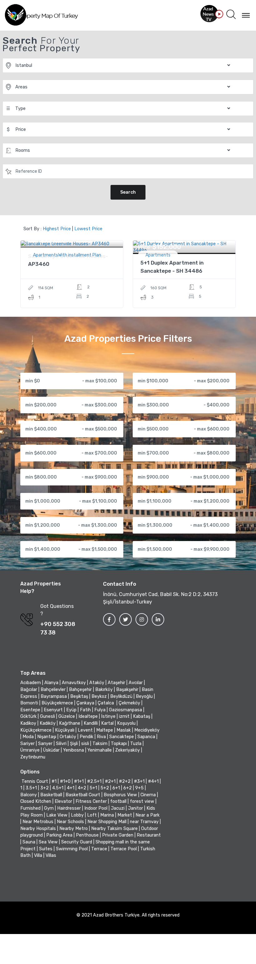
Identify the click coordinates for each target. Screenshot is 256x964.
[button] (231, 14)
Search (128, 192)
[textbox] (114, 171)
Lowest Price (88, 228)
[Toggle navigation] (245, 15)
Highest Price (57, 228)
